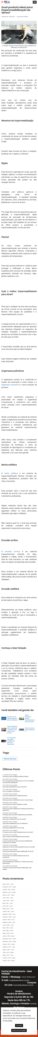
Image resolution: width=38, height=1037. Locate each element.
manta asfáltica (11, 473)
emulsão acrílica (12, 551)
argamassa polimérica (10, 385)
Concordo (19, 1025)
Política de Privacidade (19, 1030)
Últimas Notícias (10, 759)
